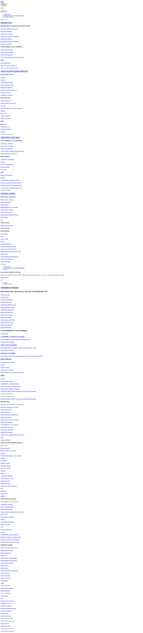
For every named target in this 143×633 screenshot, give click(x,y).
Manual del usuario (5, 167)
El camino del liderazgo (6, 244)
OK (1, 280)
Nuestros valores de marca (7, 225)
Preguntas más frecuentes (6, 175)
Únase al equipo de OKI (6, 212)
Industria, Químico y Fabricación (8, 103)
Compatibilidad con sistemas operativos (10, 180)
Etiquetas (3, 80)
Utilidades (3, 131)
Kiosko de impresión (5, 118)
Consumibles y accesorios (7, 49)
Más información (5, 277)
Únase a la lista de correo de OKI (8, 249)
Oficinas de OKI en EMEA (7, 209)
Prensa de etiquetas (5, 100)
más (1, 219)
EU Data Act (4, 169)
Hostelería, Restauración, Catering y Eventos (11, 108)
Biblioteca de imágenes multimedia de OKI (11, 251)
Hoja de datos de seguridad (7, 164)
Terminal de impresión (6, 465)
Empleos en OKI (5, 565)
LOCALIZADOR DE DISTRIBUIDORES (14, 15)
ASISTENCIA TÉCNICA (10, 137)
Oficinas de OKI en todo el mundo (9, 558)
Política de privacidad (6, 616)
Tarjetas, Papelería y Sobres (7, 85)
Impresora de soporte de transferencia (9, 414)
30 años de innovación (6, 202)
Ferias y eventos (4, 239)
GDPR (2, 583)
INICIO (5, 282)
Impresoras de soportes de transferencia (10, 36)
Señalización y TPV (5, 481)
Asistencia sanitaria (5, 116)
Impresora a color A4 (6, 92)
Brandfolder (3, 124)
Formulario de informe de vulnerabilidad (10, 185)
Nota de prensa (4, 234)
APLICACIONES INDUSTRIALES (14, 71)
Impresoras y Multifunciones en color (9, 29)
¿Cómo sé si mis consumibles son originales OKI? (12, 57)
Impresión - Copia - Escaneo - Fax (9, 90)
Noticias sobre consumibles (7, 52)
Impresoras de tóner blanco (7, 34)
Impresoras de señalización (7, 422)
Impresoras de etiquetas (6, 39)
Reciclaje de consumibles (6, 54)
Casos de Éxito (4, 126)
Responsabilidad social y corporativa (9, 207)
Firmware (3, 162)
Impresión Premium (5, 129)
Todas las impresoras (5, 63)
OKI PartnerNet (4, 217)
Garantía (3, 177)
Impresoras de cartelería (6, 44)
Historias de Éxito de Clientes (8, 65)
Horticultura (3, 113)
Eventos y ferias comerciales (7, 600)
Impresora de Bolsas (5, 87)
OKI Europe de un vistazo (7, 199)
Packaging (3, 77)
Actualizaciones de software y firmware (10, 187)
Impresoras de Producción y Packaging (10, 41)
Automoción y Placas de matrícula (9, 486)
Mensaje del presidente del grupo (8, 246)
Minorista (3, 110)
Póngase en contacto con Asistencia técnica (11, 182)
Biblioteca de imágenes (6, 606)
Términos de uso (4, 613)
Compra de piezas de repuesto (8, 153)
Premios (2, 241)
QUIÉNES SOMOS (8, 193)
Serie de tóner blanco (6, 412)
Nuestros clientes (5, 204)
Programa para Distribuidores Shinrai (9, 214)
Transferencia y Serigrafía (7, 82)
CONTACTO (7, 14)
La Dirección (4, 555)
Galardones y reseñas (6, 603)
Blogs (2, 236)
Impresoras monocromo (6, 31)
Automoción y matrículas (6, 95)
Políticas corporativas (6, 575)
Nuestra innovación (5, 228)
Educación (3, 105)
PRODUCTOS (6, 23)
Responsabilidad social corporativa (9, 560)
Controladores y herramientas (7, 159)
